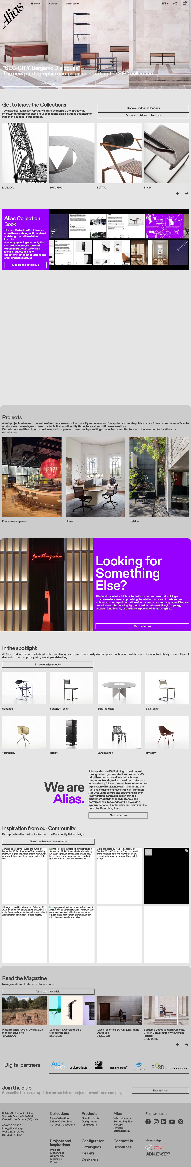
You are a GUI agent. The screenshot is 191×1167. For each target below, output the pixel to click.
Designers (90, 1159)
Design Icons (89, 1121)
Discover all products (48, 664)
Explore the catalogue (25, 265)
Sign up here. (160, 1090)
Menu (37, 3)
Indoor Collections (61, 1121)
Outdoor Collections (62, 1124)
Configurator (93, 1141)
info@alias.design (12, 1128)
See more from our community (48, 841)
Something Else (123, 1121)
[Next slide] (186, 193)
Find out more (142, 626)
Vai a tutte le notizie (48, 991)
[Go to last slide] (178, 193)
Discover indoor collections (143, 108)
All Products (89, 1124)
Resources (122, 1147)
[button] (24, 876)
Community (57, 1156)
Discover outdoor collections (143, 115)
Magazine (56, 1159)
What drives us (123, 1118)
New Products (90, 1118)
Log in (175, 3)
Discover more (49, 83)
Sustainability (122, 1130)
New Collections (60, 1118)
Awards (118, 1127)
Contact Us (123, 1141)
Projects (55, 1149)
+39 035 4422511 (12, 1125)
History (118, 1124)
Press (53, 1162)
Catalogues (91, 1147)
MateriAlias (57, 1152)
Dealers (88, 1153)
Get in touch (72, 4)
